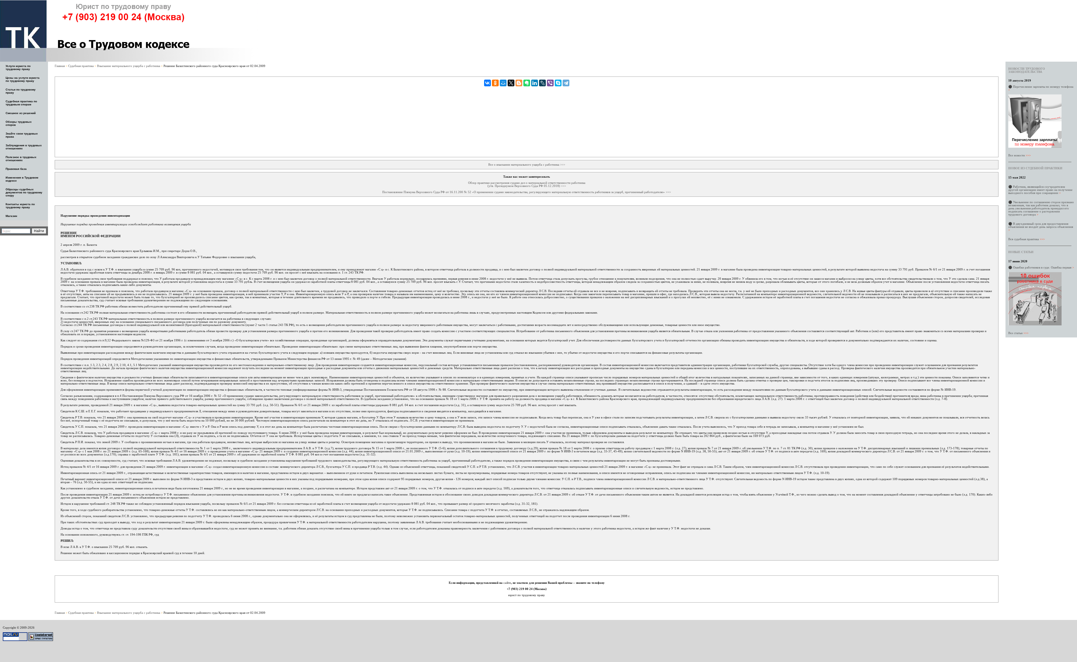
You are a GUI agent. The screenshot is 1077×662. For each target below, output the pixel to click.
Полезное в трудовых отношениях (21, 159)
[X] (511, 83)
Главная (60, 66)
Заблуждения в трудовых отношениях (24, 147)
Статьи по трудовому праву (21, 91)
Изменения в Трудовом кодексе (22, 179)
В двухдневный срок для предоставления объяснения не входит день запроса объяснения (1040, 227)
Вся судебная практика (1026, 239)
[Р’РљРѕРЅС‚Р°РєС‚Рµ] (487, 83)
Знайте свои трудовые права (22, 135)
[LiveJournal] (542, 83)
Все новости (1019, 155)
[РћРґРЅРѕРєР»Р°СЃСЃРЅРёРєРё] (495, 83)
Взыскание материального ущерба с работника (129, 66)
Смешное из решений (21, 113)
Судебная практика (81, 66)
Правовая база (16, 168)
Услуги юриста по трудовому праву (18, 67)
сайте (507, 582)
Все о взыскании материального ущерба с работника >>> (526, 164)
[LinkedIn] (534, 83)
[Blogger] (519, 83)
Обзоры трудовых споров (19, 123)
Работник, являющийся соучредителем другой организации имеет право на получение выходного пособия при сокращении (1040, 190)
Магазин (11, 215)
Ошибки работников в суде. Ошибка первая (1043, 267)
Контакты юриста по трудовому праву (20, 206)
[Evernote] (526, 83)
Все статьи (1018, 333)
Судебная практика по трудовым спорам (21, 103)
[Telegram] (566, 83)
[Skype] (558, 83)
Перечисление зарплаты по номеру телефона (1040, 88)
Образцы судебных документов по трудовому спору (24, 192)
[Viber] (550, 83)
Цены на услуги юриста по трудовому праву (23, 79)
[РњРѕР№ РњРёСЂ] (503, 83)
